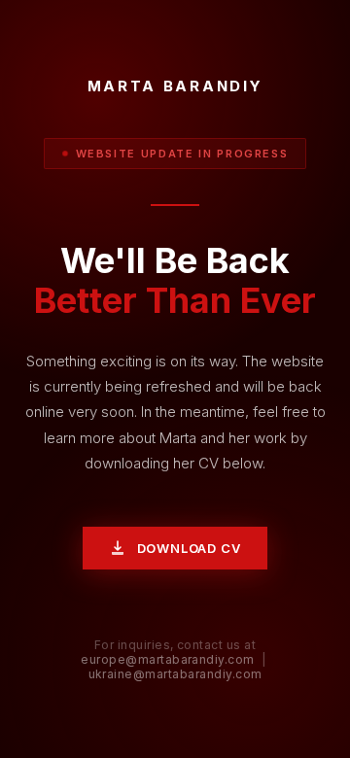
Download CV (189, 548)
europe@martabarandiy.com (168, 659)
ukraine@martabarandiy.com (175, 674)
